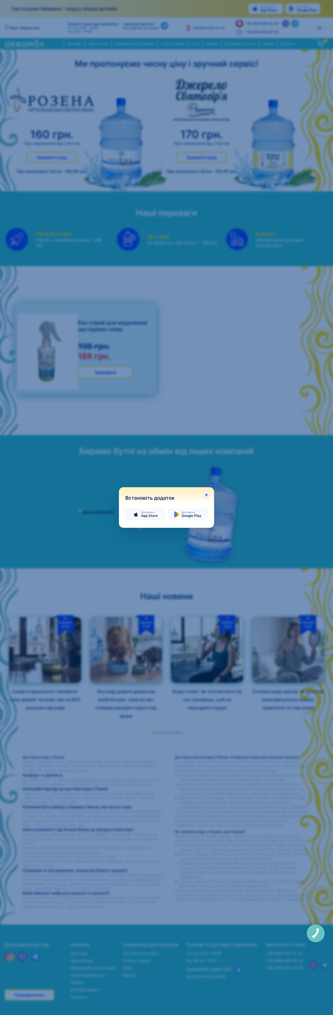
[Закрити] (206, 495)
